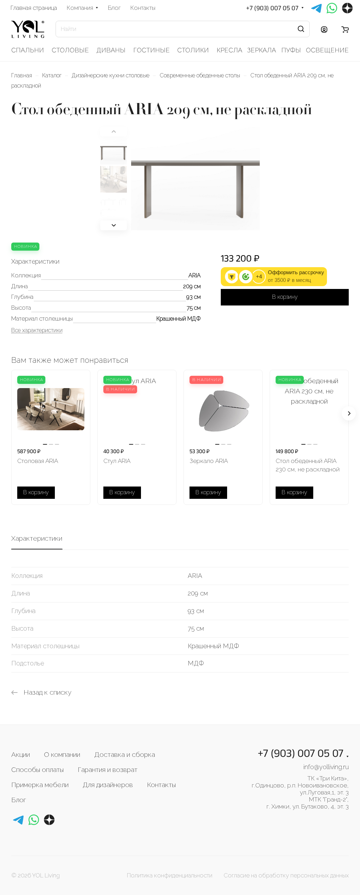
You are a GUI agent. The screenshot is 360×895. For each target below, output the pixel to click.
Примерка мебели (40, 784)
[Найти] (301, 29)
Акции (20, 754)
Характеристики (36, 538)
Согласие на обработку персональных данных (286, 875)
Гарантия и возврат (107, 769)
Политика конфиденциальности (169, 875)
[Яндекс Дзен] (49, 819)
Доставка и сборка (124, 754)
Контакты (161, 784)
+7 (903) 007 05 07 (272, 8)
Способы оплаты (37, 769)
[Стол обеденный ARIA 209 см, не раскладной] (195, 182)
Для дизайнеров (108, 784)
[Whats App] (33, 819)
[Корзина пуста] (345, 29)
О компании (62, 754)
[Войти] (324, 29)
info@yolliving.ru (326, 767)
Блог (18, 800)
